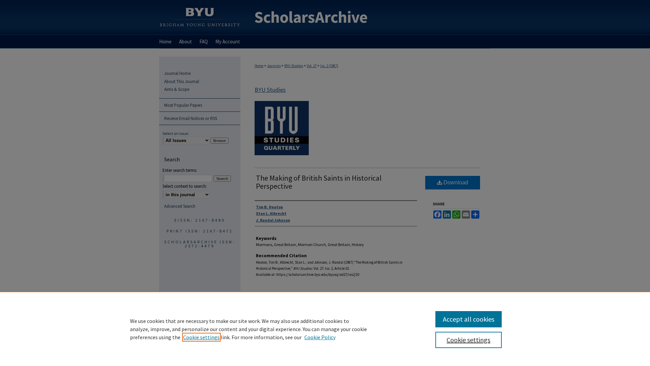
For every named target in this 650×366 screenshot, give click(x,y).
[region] (325, 328)
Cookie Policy (319, 337)
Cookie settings (201, 337)
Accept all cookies (468, 319)
